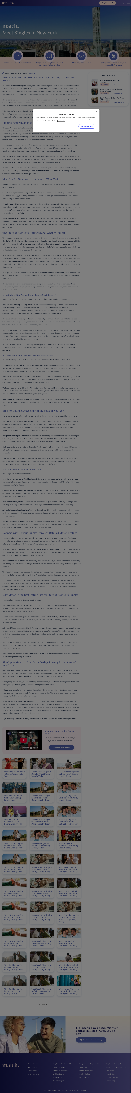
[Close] (96, 111)
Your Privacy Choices (87, 126)
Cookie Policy (61, 120)
